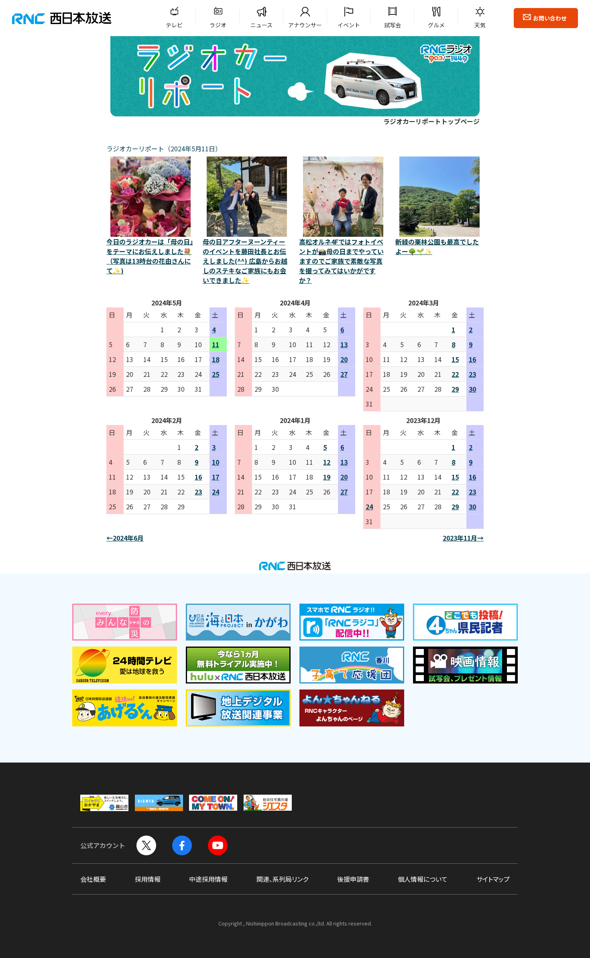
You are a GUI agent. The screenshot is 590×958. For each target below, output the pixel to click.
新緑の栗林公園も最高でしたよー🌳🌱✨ (437, 246)
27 (344, 374)
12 (326, 462)
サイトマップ (493, 879)
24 (215, 491)
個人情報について (423, 879)
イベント (349, 25)
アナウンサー (305, 25)
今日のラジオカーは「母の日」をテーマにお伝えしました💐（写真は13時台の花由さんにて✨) (149, 256)
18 (215, 359)
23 (472, 374)
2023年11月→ (463, 538)
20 (344, 359)
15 (455, 359)
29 (455, 389)
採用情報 (148, 879)
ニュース (261, 25)
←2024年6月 (125, 538)
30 (472, 389)
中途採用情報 (208, 879)
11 (215, 344)
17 (215, 477)
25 (215, 374)
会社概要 (93, 879)
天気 (480, 25)
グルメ (436, 25)
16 (472, 359)
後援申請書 (353, 879)
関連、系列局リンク (282, 879)
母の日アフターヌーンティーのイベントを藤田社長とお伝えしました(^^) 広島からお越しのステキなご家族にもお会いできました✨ (245, 261)
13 (344, 344)
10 (215, 462)
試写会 (392, 25)
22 (455, 374)
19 (326, 477)
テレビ (174, 25)
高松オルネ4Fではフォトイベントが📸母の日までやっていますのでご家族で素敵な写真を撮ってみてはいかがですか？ (341, 261)
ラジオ (218, 25)
